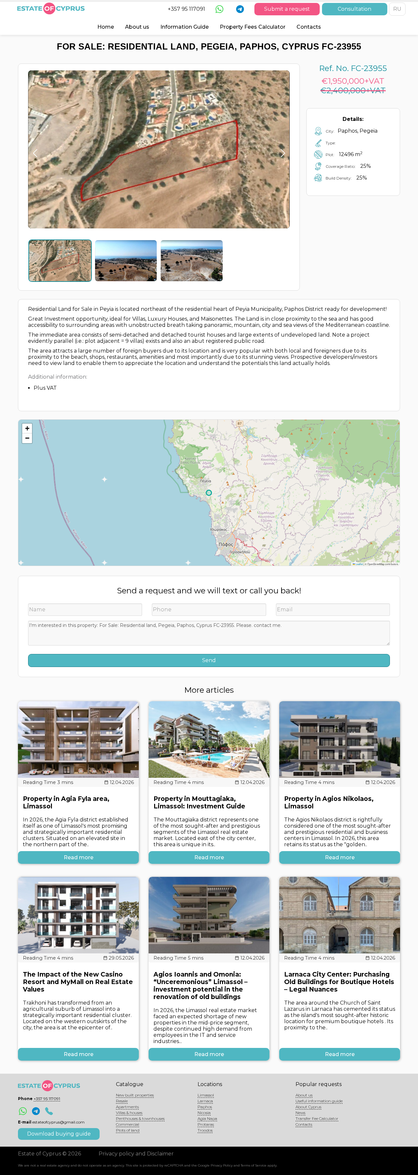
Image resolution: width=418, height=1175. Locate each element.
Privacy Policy (222, 1165)
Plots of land (127, 1130)
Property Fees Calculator (252, 27)
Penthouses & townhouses (140, 1118)
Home (105, 27)
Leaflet (359, 564)
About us (137, 27)
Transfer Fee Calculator (317, 1118)
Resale (122, 1100)
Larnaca (205, 1100)
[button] (27, 428)
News (300, 1112)
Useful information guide (319, 1100)
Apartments (127, 1106)
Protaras (206, 1124)
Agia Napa (207, 1118)
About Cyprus (308, 1106)
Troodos (205, 1130)
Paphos (205, 1106)
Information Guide (184, 27)
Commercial (127, 1124)
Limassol (206, 1095)
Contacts (309, 27)
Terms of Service (253, 1165)
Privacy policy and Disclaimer (136, 1154)
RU (397, 9)
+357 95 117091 (186, 9)
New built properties (135, 1095)
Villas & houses (129, 1112)
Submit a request (287, 9)
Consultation (354, 9)
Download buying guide (59, 1134)
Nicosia (204, 1112)
